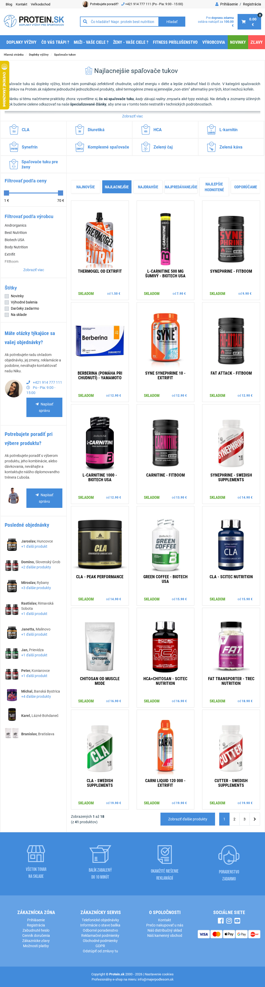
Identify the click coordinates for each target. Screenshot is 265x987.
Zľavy (257, 42)
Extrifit (10, 254)
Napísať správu (46, 407)
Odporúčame (245, 186)
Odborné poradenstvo (100, 930)
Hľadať (172, 21)
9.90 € (247, 293)
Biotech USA (14, 239)
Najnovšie (85, 186)
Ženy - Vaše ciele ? (130, 42)
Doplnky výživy (21, 42)
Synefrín (30, 147)
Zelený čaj (163, 147)
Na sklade (19, 314)
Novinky (238, 42)
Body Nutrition (16, 246)
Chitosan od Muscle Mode (100, 681)
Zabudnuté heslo (36, 930)
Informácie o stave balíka (100, 925)
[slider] (6, 193)
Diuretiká (96, 129)
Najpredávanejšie (181, 186)
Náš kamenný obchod (164, 935)
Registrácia (252, 4)
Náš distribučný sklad (165, 930)
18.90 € (247, 701)
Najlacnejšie (117, 186)
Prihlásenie (228, 4)
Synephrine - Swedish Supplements (231, 477)
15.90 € (181, 599)
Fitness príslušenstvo (175, 42)
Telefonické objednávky (100, 919)
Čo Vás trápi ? (55, 42)
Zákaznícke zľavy (36, 940)
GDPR (100, 945)
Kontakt (164, 919)
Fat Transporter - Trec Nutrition (231, 681)
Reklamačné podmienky (100, 935)
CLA (26, 129)
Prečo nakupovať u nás (164, 925)
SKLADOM (86, 293)
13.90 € (181, 497)
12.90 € (115, 395)
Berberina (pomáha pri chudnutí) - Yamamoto (100, 375)
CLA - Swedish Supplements (100, 783)
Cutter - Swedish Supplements (231, 783)
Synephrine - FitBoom (231, 271)
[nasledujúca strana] (254, 819)
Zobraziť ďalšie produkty (187, 819)
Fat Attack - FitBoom (231, 373)
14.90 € (247, 497)
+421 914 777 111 (138, 4)
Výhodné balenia (24, 302)
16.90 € (115, 701)
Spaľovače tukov (65, 54)
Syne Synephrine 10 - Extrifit (165, 375)
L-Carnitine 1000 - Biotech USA (100, 477)
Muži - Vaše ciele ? (91, 42)
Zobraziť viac (132, 116)
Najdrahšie (148, 186)
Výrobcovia (213, 42)
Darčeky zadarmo (25, 308)
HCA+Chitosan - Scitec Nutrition (165, 681)
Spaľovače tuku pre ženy (39, 164)
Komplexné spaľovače (108, 147)
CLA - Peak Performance (99, 576)
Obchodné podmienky (100, 940)
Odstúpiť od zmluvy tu (100, 950)
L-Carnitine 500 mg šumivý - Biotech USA (165, 273)
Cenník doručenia (36, 935)
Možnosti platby (36, 945)
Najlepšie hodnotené (214, 186)
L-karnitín (228, 129)
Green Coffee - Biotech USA (165, 579)
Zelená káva (230, 147)
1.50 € (115, 293)
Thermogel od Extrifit (100, 271)
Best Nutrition (16, 232)
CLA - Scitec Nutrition (231, 576)
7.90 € (181, 293)
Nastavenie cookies (159, 974)
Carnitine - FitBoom (165, 475)
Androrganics (15, 225)
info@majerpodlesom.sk (156, 979)
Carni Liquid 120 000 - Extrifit (165, 783)
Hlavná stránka (14, 54)
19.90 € (115, 802)
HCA (157, 129)
